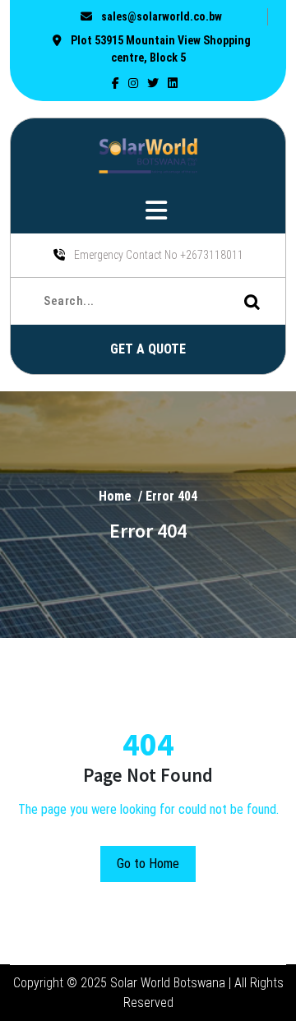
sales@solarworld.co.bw (160, 16)
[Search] (260, 301)
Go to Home (148, 863)
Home (115, 495)
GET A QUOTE (148, 349)
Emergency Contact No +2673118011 (157, 254)
